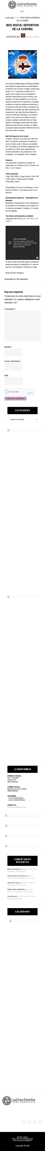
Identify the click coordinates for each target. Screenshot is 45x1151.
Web (6, 375)
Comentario (10, 309)
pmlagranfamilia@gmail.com (16, 807)
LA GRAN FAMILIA (22, 4)
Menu (22, 11)
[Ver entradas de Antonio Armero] (23, 35)
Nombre (7, 347)
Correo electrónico (12, 361)
